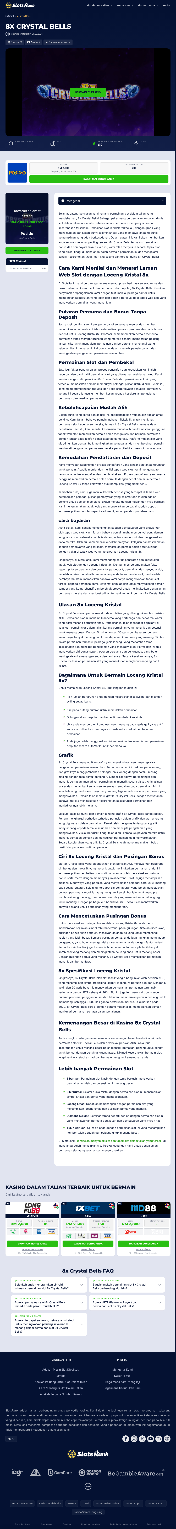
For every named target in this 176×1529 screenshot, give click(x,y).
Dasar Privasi (121, 1395)
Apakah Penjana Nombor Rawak (60, 1413)
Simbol (60, 1395)
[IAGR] (16, 1491)
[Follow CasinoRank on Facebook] (124, 1458)
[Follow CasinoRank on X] (141, 1458)
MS (9, 1458)
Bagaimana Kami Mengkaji (122, 1401)
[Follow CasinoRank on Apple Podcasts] (165, 1458)
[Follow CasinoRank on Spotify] (157, 1458)
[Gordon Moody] (89, 1491)
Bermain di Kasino (88, 92)
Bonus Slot (123, 5)
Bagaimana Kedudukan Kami (122, 1407)
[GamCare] (59, 1491)
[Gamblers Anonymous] (34, 1491)
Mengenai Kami (122, 1389)
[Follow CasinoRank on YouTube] (149, 1458)
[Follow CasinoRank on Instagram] (132, 1458)
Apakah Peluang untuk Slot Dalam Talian (60, 1401)
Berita (166, 5)
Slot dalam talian (98, 5)
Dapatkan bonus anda (98, 178)
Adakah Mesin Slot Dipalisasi (60, 1389)
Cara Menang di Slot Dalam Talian (60, 1407)
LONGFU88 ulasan (32, 1249)
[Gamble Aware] (135, 1491)
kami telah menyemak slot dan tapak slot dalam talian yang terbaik (119, 1141)
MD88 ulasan (143, 1249)
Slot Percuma (146, 5)
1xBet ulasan (88, 1249)
